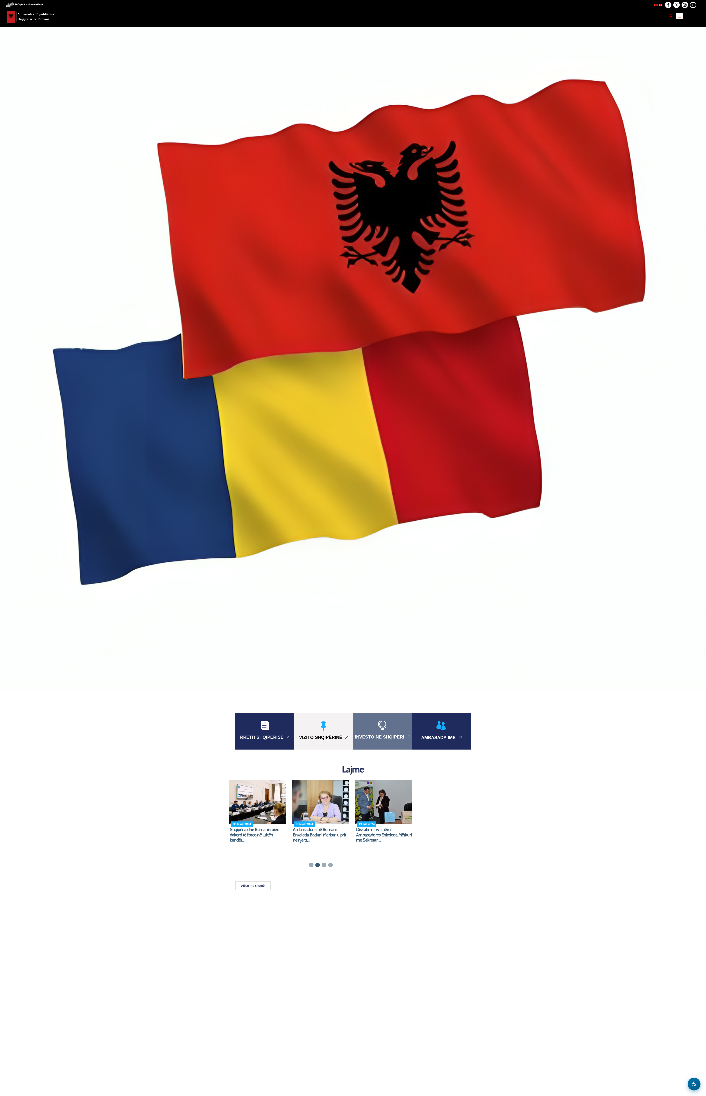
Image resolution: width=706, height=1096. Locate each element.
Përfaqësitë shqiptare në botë (29, 4)
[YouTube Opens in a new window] (693, 5)
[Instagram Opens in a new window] (684, 5)
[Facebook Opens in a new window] (668, 5)
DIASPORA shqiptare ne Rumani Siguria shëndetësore (321, 832)
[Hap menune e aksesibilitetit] (694, 1084)
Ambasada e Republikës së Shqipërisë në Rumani (37, 16)
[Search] (671, 15)
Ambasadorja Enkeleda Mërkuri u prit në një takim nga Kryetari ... (258, 832)
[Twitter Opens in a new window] (676, 5)
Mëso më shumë (253, 886)
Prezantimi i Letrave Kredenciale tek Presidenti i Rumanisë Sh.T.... (384, 832)
